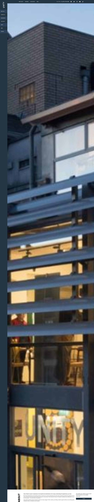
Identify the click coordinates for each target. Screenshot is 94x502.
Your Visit (3, 21)
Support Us (3, 14)
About (2, 24)
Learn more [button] (78, 496)
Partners (26, 1)
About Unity (21, 1)
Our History (32, 1)
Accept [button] (84, 498)
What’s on (2, 11)
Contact (2, 31)
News (2, 28)
